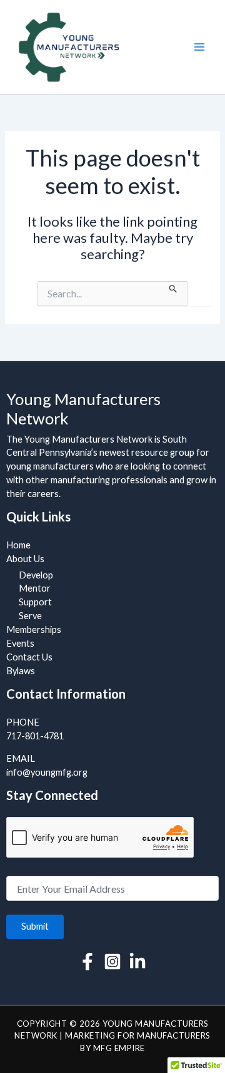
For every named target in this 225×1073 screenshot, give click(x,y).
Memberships (33, 629)
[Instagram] (112, 961)
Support (35, 602)
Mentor (35, 588)
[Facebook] (87, 961)
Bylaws (20, 670)
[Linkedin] (137, 961)
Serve (30, 615)
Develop (36, 575)
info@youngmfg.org (47, 772)
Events (20, 643)
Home (18, 545)
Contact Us (29, 657)
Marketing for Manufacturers (138, 1035)
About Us (25, 558)
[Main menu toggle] (199, 47)
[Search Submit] (173, 287)
